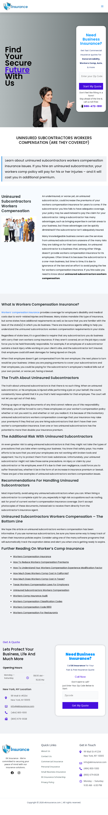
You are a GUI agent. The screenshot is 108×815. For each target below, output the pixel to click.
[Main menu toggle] (102, 6)
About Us (45, 751)
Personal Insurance (50, 766)
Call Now (80, 676)
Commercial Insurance (52, 761)
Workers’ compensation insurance (20, 312)
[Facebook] (12, 772)
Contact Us (46, 756)
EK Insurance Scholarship (53, 777)
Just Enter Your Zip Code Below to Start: (78, 687)
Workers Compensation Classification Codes (37, 601)
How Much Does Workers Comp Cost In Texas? (39, 579)
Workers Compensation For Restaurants (35, 612)
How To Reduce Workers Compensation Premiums (41, 562)
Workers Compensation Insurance (32, 556)
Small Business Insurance (53, 771)
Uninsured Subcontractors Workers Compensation (41, 590)
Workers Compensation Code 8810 (32, 607)
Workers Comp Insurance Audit (30, 595)
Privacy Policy (47, 782)
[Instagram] (19, 772)
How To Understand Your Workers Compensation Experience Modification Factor (57, 567)
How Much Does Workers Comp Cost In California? (41, 573)
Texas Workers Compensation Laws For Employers (41, 584)
